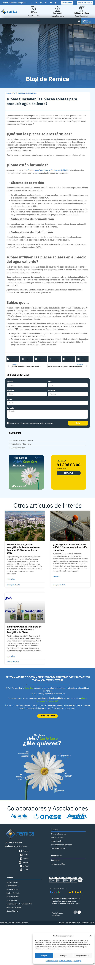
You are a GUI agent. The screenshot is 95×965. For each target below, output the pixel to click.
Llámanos (33, 13)
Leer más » (11, 579)
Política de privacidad (65, 961)
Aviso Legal (77, 961)
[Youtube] (51, 2)
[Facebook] (31, 2)
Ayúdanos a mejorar (81, 13)
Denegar (63, 956)
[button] (90, 936)
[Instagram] (41, 2)
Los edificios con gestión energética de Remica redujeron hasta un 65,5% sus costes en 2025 (23, 548)
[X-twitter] (36, 2)
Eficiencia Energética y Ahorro (27, 93)
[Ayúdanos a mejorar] (81, 9)
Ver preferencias (82, 956)
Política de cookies (52, 961)
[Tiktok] (56, 2)
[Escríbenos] (57, 9)
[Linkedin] (46, 2)
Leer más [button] (55, 909)
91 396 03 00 (68, 465)
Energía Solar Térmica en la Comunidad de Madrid (48, 170)
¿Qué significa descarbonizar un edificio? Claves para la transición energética (70, 547)
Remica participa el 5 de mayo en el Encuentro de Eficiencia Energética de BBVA (24, 629)
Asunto (9, 399)
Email (50, 381)
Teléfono (10, 390)
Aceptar (44, 956)
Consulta (10, 408)
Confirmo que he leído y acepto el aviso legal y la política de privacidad (31, 423)
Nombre (10, 381)
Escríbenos (57, 13)
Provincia (51, 390)
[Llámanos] (33, 9)
